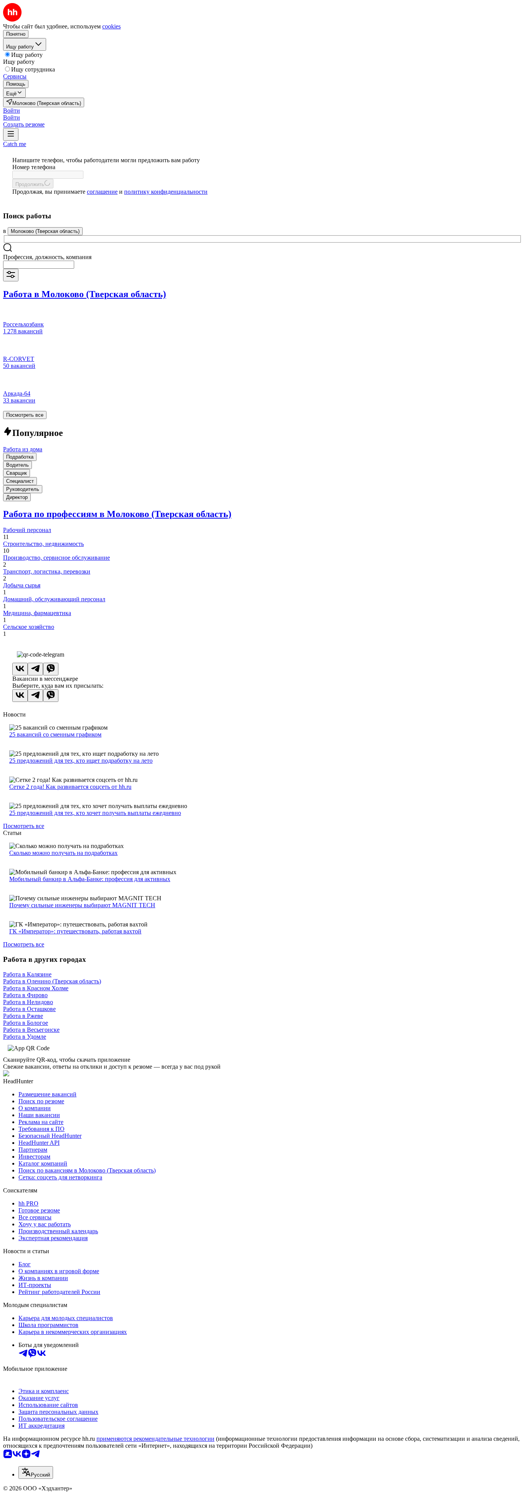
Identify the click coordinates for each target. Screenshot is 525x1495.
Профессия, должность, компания (47, 257)
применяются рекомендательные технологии (155, 1438)
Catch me (14, 144)
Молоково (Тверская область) (45, 231)
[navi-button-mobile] (10, 134)
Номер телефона (33, 167)
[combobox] (38, 265)
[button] (11, 110)
